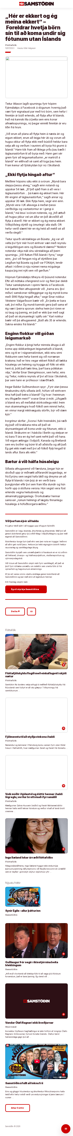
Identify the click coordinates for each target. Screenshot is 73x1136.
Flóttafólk (10, 45)
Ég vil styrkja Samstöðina (26, 589)
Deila (15, 611)
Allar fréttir (17, 1108)
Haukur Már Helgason (26, 48)
